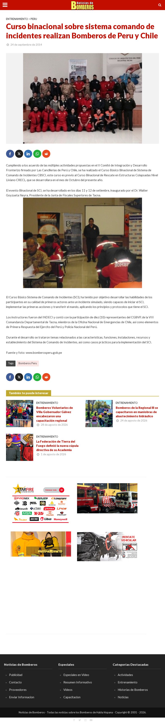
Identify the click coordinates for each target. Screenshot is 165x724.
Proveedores (18, 689)
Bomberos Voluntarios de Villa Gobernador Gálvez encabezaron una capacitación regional (54, 414)
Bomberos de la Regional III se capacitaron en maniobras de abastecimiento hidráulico (137, 412)
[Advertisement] (41, 595)
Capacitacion (71, 697)
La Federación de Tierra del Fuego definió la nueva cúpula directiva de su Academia (57, 446)
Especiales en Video (76, 675)
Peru (34, 19)
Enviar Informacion (21, 697)
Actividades (125, 675)
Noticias (123, 697)
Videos (67, 689)
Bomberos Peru (28, 363)
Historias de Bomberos (133, 689)
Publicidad (15, 675)
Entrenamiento (17, 19)
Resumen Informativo (77, 682)
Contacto (15, 682)
